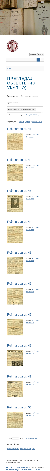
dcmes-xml (15, 449)
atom (9, 449)
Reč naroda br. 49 (19, 376)
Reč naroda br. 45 (19, 252)
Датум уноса (36, 122)
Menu (9, 69)
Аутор (27, 122)
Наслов (21, 122)
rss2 (33, 449)
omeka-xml (27, 449)
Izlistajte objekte (27, 470)
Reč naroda (30, 137)
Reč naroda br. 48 (19, 345)
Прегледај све (12, 96)
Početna (9, 467)
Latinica (33, 55)
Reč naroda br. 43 (19, 190)
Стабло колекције (21, 467)
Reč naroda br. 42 (19, 159)
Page (10, 115)
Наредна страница (32, 115)
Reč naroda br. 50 (19, 407)
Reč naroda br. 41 (19, 129)
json (21, 449)
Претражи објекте (13, 103)
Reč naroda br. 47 (19, 314)
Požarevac (35, 135)
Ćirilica (40, 55)
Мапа (38, 470)
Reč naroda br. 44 (19, 221)
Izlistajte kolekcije (12, 470)
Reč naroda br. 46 (19, 283)
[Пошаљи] (38, 60)
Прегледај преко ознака (29, 96)
